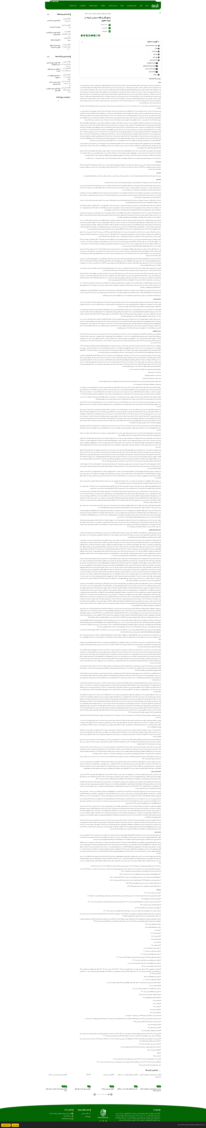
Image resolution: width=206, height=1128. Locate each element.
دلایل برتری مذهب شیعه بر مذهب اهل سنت (56, 1090)
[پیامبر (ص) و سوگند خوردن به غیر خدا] (66, 46)
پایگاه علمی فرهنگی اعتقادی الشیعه (102, 14)
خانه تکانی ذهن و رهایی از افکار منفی (53, 90)
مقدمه (156, 48)
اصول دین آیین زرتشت (107, 1089)
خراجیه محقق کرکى (151, 63)
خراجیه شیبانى (152, 72)
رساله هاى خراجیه (154, 60)
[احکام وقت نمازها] (66, 40)
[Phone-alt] (53, 2)
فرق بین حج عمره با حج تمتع (82, 1089)
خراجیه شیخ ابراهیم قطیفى (149, 66)
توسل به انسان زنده (55, 27)
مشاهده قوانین (5, 1125)
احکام (86, 14)
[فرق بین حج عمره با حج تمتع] (79, 1080)
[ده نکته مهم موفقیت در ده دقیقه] (66, 77)
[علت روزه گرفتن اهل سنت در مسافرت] (126, 1080)
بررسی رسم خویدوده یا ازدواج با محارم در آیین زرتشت (150, 1090)
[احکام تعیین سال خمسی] (66, 20)
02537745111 (67, 1116)
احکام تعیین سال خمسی (53, 21)
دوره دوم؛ (155, 54)
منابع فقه (104, 31)
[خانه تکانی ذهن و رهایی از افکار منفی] (66, 89)
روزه (135, 1086)
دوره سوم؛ (155, 57)
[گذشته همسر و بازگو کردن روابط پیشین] (66, 33)
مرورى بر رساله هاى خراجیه (151, 45)
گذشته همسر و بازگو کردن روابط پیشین (53, 34)
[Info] (57, 2)
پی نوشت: (155, 75)
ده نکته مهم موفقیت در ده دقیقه (53, 77)
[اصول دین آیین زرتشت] (103, 1080)
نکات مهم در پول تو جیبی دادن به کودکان (53, 64)
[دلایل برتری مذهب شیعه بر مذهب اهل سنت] (56, 1080)
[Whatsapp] (100, 1121)
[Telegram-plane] (106, 1121)
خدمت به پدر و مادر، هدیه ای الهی (54, 83)
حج (88, 1086)
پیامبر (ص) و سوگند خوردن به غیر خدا (55, 46)
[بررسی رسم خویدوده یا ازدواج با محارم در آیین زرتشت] (150, 1080)
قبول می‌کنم (15, 1125)
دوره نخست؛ (155, 51)
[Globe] (51, 2)
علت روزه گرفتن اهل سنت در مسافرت (127, 1089)
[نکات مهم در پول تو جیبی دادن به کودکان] (66, 64)
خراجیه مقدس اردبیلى (150, 69)
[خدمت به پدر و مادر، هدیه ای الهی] (66, 83)
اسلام (90, 14)
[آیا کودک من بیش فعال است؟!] (66, 70)
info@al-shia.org (66, 1119)
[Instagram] (103, 1121)
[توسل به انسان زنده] (66, 27)
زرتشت (159, 1086)
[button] (147, 5)
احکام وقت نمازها (55, 40)
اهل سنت (64, 1086)
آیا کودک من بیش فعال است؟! (54, 70)
